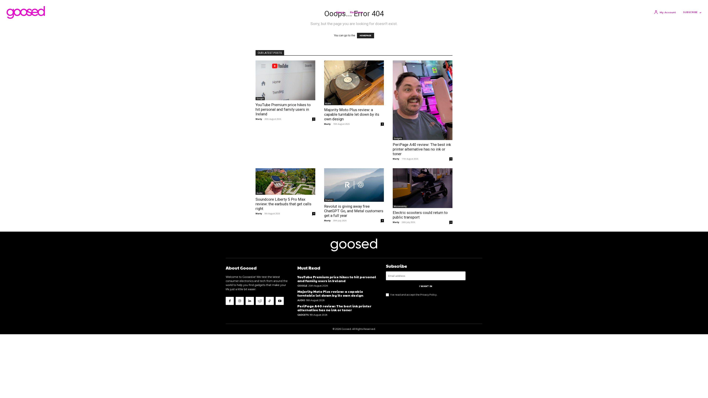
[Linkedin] (250, 301)
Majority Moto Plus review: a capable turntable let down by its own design (351, 114)
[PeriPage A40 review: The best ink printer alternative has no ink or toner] (422, 100)
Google (260, 98)
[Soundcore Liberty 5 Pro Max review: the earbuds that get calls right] (285, 181)
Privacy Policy (428, 294)
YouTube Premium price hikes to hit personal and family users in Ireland (283, 109)
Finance (328, 200)
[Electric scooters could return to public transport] (422, 188)
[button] (370, 12)
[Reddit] (260, 301)
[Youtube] (280, 301)
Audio (328, 103)
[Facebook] (230, 301)
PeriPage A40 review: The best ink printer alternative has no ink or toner (422, 149)
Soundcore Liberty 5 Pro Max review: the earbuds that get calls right (283, 204)
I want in (425, 286)
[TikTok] (270, 301)
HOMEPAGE (365, 35)
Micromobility (400, 206)
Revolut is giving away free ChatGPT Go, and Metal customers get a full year (353, 211)
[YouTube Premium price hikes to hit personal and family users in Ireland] (285, 80)
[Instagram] (240, 301)
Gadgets (398, 138)
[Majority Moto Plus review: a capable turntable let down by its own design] (354, 82)
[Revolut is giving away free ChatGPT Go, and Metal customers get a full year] (354, 185)
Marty (259, 119)
